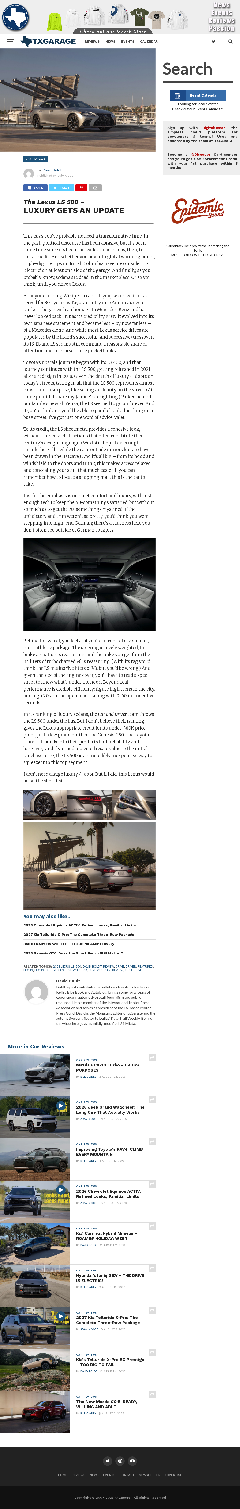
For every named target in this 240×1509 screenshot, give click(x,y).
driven (131, 966)
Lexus (28, 970)
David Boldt (52, 170)
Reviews (92, 41)
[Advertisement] (198, 439)
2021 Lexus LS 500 (67, 966)
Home (62, 1475)
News (110, 41)
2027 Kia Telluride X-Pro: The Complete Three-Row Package (78, 935)
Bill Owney (88, 1076)
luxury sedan (100, 970)
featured (145, 966)
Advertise (173, 1475)
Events (128, 41)
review (117, 970)
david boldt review (98, 966)
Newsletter (149, 1475)
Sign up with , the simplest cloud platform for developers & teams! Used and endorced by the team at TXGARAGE (202, 134)
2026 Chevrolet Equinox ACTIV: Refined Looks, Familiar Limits (79, 925)
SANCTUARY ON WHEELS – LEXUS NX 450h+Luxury (68, 944)
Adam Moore (89, 1118)
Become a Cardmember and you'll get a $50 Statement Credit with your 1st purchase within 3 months (202, 161)
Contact (127, 1475)
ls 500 (82, 970)
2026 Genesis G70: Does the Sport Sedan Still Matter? (73, 953)
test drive (133, 970)
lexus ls (41, 970)
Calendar (149, 41)
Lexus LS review (62, 970)
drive (120, 966)
